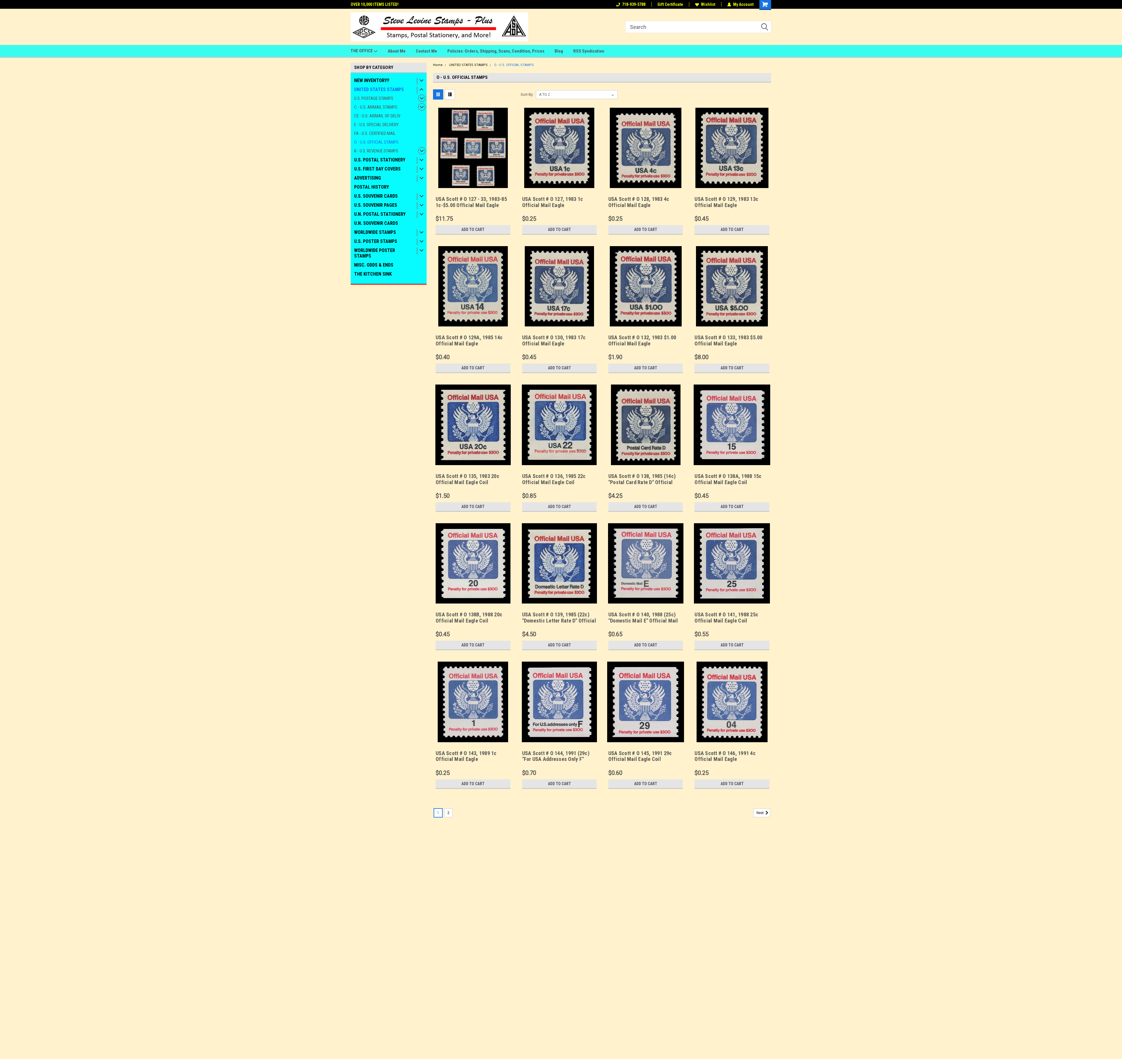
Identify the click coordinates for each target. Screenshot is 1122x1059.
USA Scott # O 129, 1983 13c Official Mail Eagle (726, 202)
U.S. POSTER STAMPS (375, 241)
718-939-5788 (633, 4)
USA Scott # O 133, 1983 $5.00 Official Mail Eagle (728, 340)
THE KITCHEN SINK (373, 274)
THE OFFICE (362, 50)
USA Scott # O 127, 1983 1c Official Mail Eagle (552, 202)
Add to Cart (472, 229)
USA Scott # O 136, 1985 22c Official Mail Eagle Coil (554, 479)
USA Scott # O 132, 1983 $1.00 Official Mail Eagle (642, 340)
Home (438, 65)
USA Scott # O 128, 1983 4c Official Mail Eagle (638, 202)
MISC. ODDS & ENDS (373, 265)
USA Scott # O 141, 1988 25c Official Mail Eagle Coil (726, 617)
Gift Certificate (670, 4)
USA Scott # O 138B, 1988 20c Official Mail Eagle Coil (469, 617)
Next (760, 813)
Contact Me (426, 51)
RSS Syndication (588, 51)
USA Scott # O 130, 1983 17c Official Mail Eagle (554, 340)
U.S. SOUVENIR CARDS (376, 196)
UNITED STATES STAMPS (379, 89)
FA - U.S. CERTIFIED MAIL (375, 133)
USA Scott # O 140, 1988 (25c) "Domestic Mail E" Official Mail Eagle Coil (643, 620)
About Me (397, 51)
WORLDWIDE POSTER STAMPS (374, 253)
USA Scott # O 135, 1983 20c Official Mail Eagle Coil (467, 479)
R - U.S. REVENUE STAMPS (376, 151)
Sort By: (527, 94)
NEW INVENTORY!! (371, 80)
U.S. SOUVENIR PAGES (375, 205)
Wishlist (708, 4)
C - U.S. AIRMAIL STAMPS (375, 107)
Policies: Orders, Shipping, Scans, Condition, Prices (495, 51)
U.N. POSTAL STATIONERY (380, 214)
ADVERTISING (367, 178)
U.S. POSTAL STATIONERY (379, 160)
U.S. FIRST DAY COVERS (377, 169)
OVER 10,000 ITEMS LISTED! (375, 4)
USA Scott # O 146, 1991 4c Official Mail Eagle (725, 756)
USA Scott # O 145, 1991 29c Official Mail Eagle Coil (640, 756)
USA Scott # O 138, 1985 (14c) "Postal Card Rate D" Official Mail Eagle (642, 482)
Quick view (473, 183)
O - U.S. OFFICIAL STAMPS (376, 142)
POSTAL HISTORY (371, 187)
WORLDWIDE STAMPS (375, 232)
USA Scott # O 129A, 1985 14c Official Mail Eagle (469, 340)
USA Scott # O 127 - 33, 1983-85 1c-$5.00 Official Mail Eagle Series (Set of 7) (471, 205)
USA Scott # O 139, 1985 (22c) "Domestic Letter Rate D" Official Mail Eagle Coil (559, 620)
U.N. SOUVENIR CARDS (376, 223)
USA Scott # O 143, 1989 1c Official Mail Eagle (466, 756)
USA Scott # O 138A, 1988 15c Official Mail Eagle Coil (728, 479)
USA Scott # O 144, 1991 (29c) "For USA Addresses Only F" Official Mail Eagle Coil (555, 759)
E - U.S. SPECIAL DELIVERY (376, 124)
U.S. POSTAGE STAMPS (373, 98)
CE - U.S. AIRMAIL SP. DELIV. (377, 116)
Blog (559, 51)
